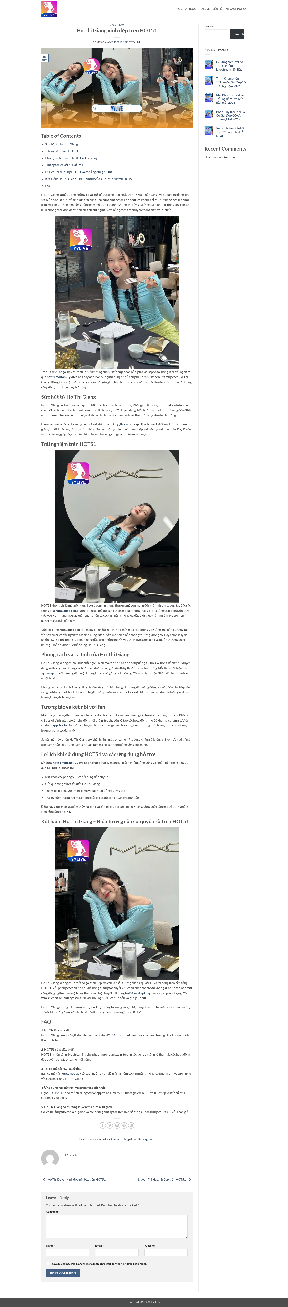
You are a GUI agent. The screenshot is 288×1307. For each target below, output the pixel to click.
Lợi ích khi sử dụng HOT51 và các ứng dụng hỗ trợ (78, 172)
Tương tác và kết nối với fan (64, 165)
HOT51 (65, 811)
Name (50, 1245)
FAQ (48, 185)
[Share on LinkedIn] (131, 1125)
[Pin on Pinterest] (124, 1125)
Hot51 (152, 1139)
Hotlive (204, 8)
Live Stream (117, 24)
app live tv (60, 725)
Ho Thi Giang (139, 1139)
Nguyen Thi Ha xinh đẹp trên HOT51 (161, 1179)
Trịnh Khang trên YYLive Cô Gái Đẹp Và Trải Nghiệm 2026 (231, 82)
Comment (53, 1211)
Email (99, 1245)
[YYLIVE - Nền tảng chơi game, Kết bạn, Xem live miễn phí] (60, 9)
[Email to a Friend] (117, 1125)
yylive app (124, 424)
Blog (192, 8)
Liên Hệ (218, 8)
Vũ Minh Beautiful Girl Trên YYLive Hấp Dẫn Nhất (231, 131)
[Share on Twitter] (110, 1125)
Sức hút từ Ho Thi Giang (61, 144)
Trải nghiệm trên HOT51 (61, 151)
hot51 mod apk (57, 377)
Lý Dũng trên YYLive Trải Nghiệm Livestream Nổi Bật (230, 65)
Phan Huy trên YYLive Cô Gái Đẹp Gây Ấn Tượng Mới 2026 (231, 115)
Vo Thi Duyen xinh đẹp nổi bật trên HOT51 (76, 1179)
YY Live (136, 42)
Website (149, 1245)
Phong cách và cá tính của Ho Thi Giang (71, 158)
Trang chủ (178, 8)
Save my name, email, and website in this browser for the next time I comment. (99, 1263)
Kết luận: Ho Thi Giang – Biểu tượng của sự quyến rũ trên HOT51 (89, 178)
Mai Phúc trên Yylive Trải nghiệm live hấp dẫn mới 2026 (230, 98)
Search (209, 25)
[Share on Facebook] (103, 1125)
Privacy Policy (236, 8)
